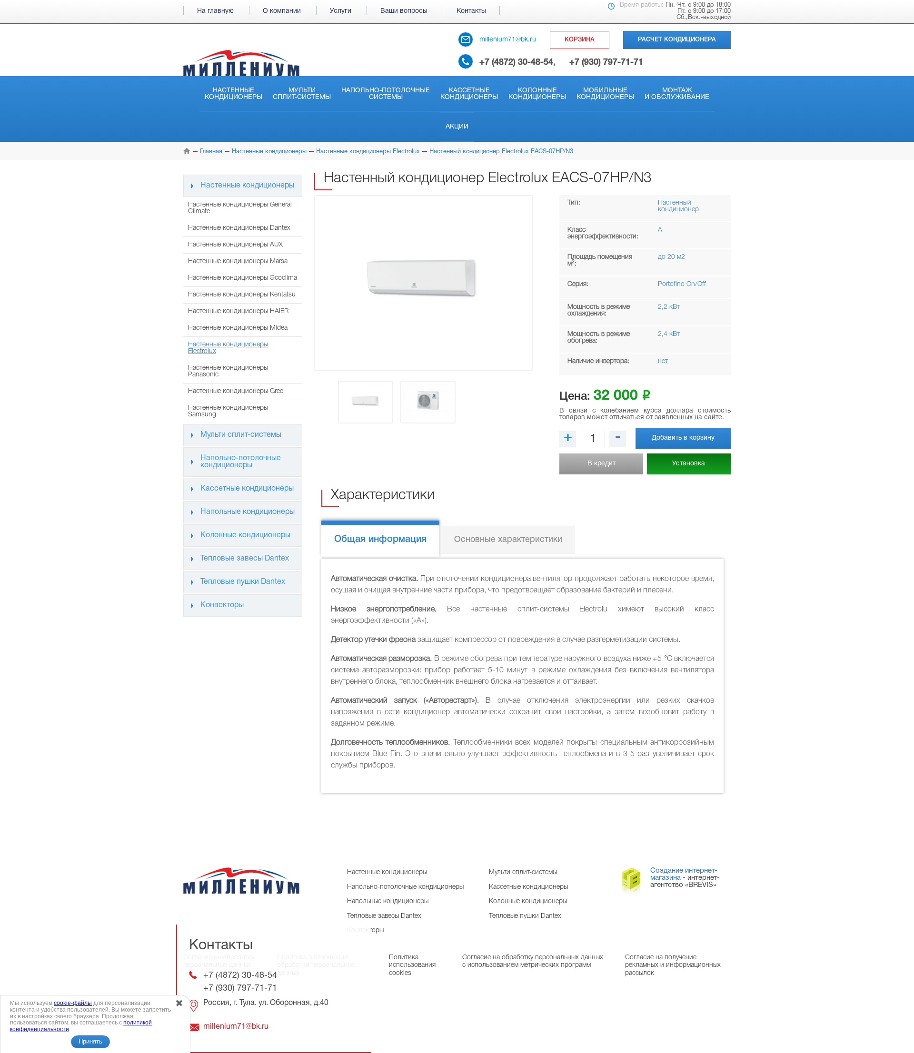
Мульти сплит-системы (302, 94)
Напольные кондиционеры (247, 512)
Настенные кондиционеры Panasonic (228, 371)
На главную (215, 11)
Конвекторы (222, 605)
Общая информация (380, 539)
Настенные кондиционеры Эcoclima (242, 278)
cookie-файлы (73, 1003)
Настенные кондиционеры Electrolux (228, 348)
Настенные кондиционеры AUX (235, 245)
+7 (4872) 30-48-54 (516, 62)
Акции (457, 127)
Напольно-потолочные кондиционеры (240, 462)
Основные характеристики (508, 540)
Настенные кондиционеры (233, 94)
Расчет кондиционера (677, 39)
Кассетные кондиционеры (469, 94)
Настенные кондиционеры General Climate (240, 208)
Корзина (580, 39)
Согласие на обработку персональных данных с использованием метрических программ (532, 961)
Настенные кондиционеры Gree (235, 391)
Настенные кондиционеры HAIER (238, 311)
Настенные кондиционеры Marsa (238, 261)
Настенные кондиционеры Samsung (228, 411)
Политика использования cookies (412, 965)
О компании (282, 11)
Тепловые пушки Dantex (242, 582)
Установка (688, 464)
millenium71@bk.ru (507, 40)
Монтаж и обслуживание (677, 94)
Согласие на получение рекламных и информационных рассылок (673, 965)
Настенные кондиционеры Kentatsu (242, 295)
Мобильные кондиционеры (605, 94)
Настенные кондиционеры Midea (238, 328)
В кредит (601, 464)
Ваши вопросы (403, 11)
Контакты (471, 11)
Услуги (340, 11)
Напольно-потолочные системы (385, 94)
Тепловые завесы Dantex (244, 558)
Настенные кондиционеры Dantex (239, 228)
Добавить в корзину (683, 438)
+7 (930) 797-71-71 (606, 62)
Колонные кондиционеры (537, 94)
